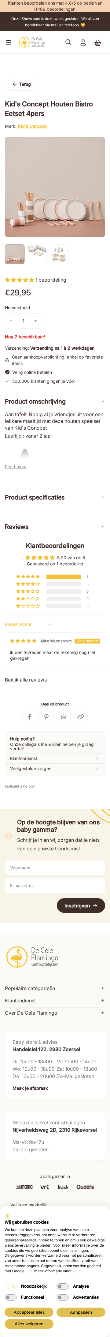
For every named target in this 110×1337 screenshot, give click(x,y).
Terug (25, 84)
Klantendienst (20, 1000)
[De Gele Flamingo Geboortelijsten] (32, 42)
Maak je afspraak (30, 1088)
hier (78, 1271)
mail (54, 25)
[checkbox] (11, 1286)
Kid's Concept (32, 126)
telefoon (71, 25)
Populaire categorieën (30, 988)
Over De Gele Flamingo (31, 1013)
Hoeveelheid (17, 307)
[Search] (68, 42)
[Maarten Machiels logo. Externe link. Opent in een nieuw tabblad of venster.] (7, 1215)
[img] (23, 640)
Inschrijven (77, 905)
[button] (7, 42)
